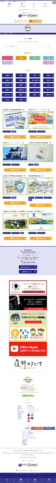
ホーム (1, 33)
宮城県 (21, 99)
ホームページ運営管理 (27, 434)
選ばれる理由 (21, 411)
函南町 (21, 80)
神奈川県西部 (33, 450)
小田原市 (21, 457)
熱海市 (21, 85)
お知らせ (9, 5)
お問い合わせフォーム (27, 267)
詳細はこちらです (15, 136)
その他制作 (24, 444)
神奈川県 (48, 94)
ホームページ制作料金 (27, 432)
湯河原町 (26, 457)
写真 (48, 58)
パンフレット (7, 131)
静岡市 (35, 94)
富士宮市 (7, 94)
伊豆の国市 (35, 80)
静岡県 (7, 75)
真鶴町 (31, 457)
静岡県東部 (26, 450)
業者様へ (20, 414)
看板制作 (24, 441)
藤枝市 (21, 94)
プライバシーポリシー (32, 410)
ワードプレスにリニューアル (29, 438)
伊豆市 (48, 80)
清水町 (48, 75)
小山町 (35, 90)
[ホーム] (28, 18)
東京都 (7, 99)
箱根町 (35, 457)
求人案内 (29, 405)
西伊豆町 (7, 85)
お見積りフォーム (35, 21)
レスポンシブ (41, 131)
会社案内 (20, 417)
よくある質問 (22, 5)
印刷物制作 (24, 440)
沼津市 (21, 75)
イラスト (31, 197)
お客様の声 (20, 413)
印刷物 (21, 58)
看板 (35, 58)
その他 (48, 62)
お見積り (20, 416)
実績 (19, 410)
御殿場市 (21, 90)
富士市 (48, 90)
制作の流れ (20, 408)
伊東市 (35, 85)
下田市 (48, 85)
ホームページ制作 (26, 430)
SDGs (19, 419)
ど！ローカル (30, 408)
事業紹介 (20, 406)
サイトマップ (30, 411)
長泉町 (7, 80)
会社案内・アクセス (27, 395)
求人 (34, 5)
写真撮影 (24, 443)
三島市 (35, 75)
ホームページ (7, 58)
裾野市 (7, 90)
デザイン (7, 62)
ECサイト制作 (25, 435)
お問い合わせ (45, 5)
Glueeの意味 (30, 406)
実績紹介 (6, 33)
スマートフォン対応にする (28, 437)
